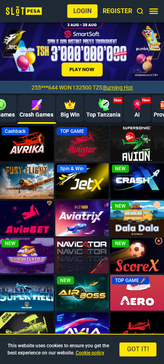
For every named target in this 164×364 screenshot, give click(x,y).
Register (117, 11)
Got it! (138, 349)
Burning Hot (118, 87)
